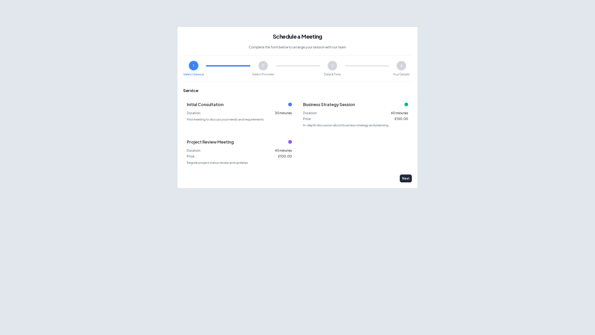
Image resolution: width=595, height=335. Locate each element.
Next (405, 178)
